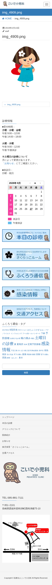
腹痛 (24, 354)
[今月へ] (36, 183)
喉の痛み (26, 338)
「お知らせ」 (9, 163)
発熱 (46, 350)
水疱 (25, 350)
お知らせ (6, 441)
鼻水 (21, 358)
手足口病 (14, 350)
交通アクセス (8, 453)
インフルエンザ (16, 333)
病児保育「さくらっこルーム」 (16, 447)
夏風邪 (20, 344)
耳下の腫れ (18, 354)
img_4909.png (13, 104)
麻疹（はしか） (12, 358)
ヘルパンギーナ (34, 333)
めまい (42, 330)
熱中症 (41, 350)
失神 (25, 344)
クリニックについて (11, 429)
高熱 (4, 357)
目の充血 (10, 354)
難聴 (33, 354)
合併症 (12, 338)
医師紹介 (6, 435)
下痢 (43, 333)
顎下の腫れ (45, 354)
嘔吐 (32, 338)
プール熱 (25, 333)
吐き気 (17, 338)
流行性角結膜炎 (32, 350)
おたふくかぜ (33, 330)
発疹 (4, 354)
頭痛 (38, 354)
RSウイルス (22, 330)
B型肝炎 (14, 330)
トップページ (8, 417)
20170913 (5, 330)
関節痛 (29, 354)
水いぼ (20, 350)
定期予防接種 (34, 344)
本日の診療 (7, 423)
